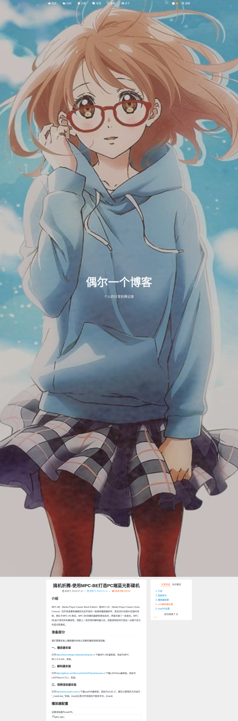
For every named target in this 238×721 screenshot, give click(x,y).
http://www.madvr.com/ (67, 692)
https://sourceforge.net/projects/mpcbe (74, 655)
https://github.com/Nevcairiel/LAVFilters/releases (79, 673)
